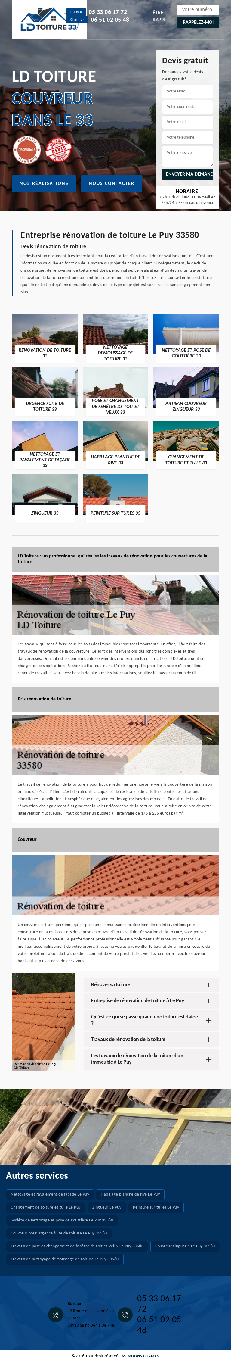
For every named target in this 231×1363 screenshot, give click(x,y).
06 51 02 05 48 (110, 20)
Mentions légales (140, 1356)
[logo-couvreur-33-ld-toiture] (49, 19)
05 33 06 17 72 (108, 12)
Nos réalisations (44, 183)
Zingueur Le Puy (107, 1207)
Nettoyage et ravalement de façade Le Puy (50, 1194)
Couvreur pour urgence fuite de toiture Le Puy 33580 (59, 1233)
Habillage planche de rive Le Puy (130, 1194)
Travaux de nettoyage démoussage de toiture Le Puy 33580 (65, 1259)
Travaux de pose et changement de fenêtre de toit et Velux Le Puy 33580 (77, 1246)
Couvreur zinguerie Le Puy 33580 (185, 1246)
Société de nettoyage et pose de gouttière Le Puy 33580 (62, 1220)
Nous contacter (111, 183)
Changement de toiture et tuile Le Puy (46, 1207)
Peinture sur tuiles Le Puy (156, 1207)
